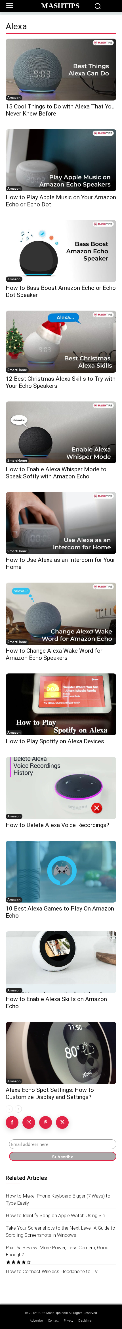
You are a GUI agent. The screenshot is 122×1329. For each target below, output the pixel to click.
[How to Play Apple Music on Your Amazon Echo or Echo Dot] (61, 160)
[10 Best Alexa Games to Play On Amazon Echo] (61, 872)
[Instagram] (28, 1122)
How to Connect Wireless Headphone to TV (52, 1271)
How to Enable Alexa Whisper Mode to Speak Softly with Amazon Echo (56, 473)
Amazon (14, 97)
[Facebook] (12, 1122)
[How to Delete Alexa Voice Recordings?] (61, 788)
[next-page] (18, 1109)
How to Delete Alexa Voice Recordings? (57, 825)
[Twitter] (62, 1122)
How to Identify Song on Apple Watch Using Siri (55, 1215)
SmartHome (17, 369)
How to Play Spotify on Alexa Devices (55, 741)
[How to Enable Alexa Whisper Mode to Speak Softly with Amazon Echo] (61, 432)
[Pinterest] (45, 1122)
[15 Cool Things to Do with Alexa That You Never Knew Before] (61, 70)
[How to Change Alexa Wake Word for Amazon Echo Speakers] (61, 613)
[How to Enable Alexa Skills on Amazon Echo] (61, 962)
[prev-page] (9, 1109)
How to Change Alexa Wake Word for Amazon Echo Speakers (54, 654)
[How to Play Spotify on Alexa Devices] (61, 704)
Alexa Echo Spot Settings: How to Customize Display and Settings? (50, 1093)
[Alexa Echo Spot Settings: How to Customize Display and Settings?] (61, 1053)
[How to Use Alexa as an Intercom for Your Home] (61, 523)
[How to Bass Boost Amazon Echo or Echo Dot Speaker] (61, 251)
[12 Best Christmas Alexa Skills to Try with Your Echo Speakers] (61, 341)
